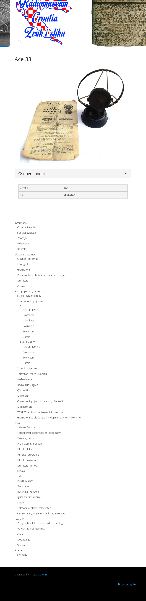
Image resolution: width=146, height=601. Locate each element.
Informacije (21, 223)
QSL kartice (23, 390)
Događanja (23, 539)
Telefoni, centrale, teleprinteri (34, 508)
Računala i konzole (28, 491)
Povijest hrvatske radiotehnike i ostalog (40, 523)
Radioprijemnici (31, 309)
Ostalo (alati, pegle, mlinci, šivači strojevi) (41, 513)
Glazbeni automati (27, 258)
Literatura (22, 280)
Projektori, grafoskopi (29, 443)
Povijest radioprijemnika (31, 528)
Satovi (20, 502)
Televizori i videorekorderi (32, 374)
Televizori (28, 331)
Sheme (19, 550)
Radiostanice (24, 379)
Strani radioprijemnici (29, 295)
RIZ (22, 305)
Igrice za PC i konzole (29, 497)
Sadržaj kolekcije (26, 232)
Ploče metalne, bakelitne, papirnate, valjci (41, 275)
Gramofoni (23, 269)
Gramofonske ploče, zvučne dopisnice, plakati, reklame (49, 417)
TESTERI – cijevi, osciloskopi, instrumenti (40, 412)
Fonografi (22, 264)
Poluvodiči (28, 326)
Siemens (22, 554)
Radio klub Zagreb (27, 385)
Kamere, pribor (26, 438)
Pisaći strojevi (25, 480)
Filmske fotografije (28, 454)
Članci (20, 534)
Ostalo (26, 336)
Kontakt (21, 249)
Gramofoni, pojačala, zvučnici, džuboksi (40, 401)
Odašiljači (28, 320)
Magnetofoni (24, 406)
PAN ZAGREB (28, 342)
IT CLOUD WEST (39, 574)
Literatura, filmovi (27, 465)
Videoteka (23, 243)
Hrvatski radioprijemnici (30, 301)
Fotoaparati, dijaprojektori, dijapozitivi (39, 432)
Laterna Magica (26, 427)
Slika (17, 423)
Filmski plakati (25, 449)
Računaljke (23, 486)
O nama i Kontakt (27, 227)
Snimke (21, 545)
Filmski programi (26, 460)
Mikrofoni (22, 395)
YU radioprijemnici (27, 368)
